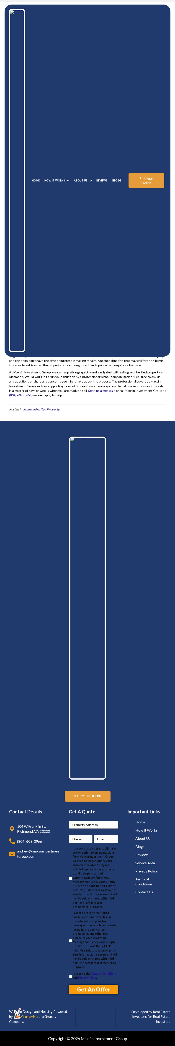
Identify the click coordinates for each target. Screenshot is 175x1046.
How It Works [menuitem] (54, 180)
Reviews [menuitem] (102, 180)
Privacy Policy (87, 977)
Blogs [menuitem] (116, 180)
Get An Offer (93, 989)
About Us (142, 838)
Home (140, 822)
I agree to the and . (95, 975)
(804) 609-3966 (20, 395)
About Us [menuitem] (81, 180)
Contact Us (144, 892)
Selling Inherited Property (41, 409)
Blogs (139, 846)
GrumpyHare (31, 1016)
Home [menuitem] (36, 180)
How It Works (146, 830)
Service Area (145, 863)
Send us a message (101, 391)
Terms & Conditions (104, 973)
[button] (68, 180)
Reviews (141, 854)
